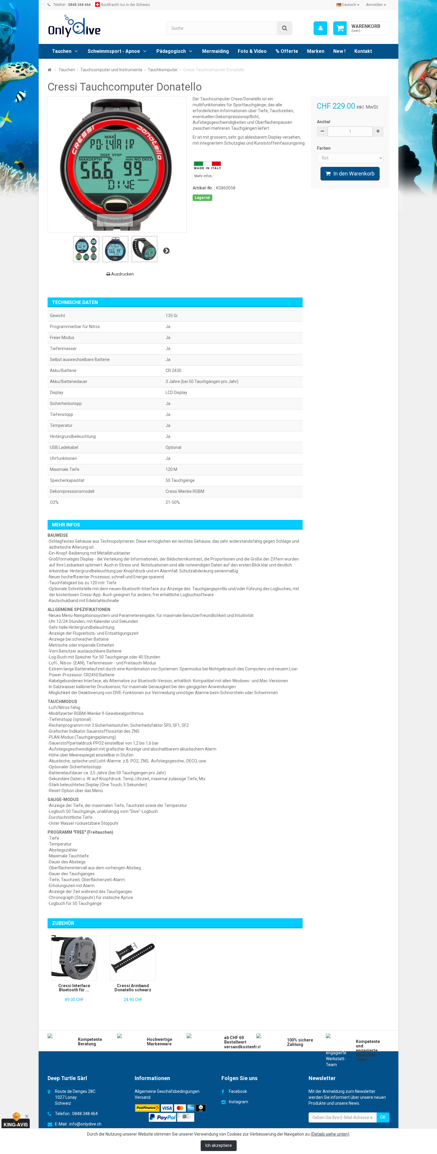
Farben (324, 148)
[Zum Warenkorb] (340, 28)
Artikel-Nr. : (204, 188)
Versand (142, 1097)
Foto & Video (252, 51)
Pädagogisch (171, 51)
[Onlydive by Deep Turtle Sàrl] (103, 26)
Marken (315, 51)
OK (383, 1117)
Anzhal (323, 121)
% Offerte (287, 51)
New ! (339, 51)
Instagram (238, 1101)
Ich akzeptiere (218, 1145)
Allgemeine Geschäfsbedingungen (167, 1091)
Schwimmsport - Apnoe (114, 51)
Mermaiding (215, 51)
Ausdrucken (122, 274)
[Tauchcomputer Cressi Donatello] (86, 249)
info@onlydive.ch (85, 1124)
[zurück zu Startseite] (49, 69)
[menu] (320, 28)
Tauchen (61, 51)
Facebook (238, 1091)
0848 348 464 (85, 1113)
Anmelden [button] (375, 5)
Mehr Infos (203, 176)
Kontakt (363, 51)
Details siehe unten (330, 1134)
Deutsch (349, 5)
